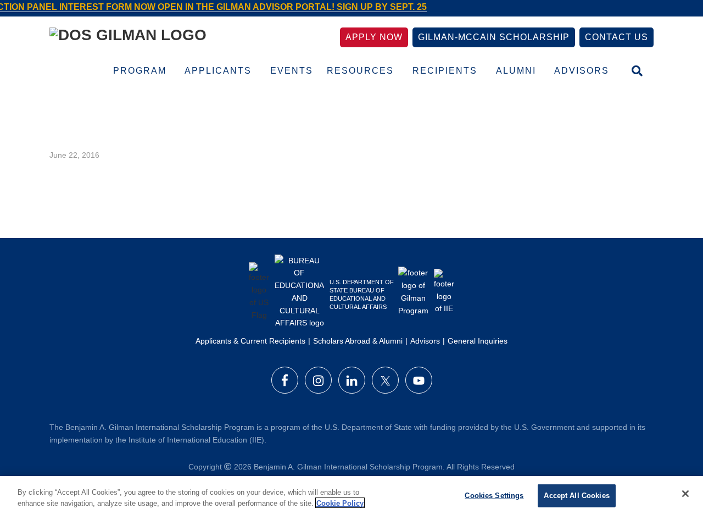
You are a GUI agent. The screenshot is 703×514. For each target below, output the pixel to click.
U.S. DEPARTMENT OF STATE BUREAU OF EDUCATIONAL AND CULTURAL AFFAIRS (362, 294)
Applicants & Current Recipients (250, 340)
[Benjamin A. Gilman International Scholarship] (128, 37)
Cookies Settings (494, 495)
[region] (351, 495)
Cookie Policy (340, 503)
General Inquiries (477, 340)
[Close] (685, 494)
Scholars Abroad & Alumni (358, 340)
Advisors (425, 340)
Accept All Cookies (576, 495)
